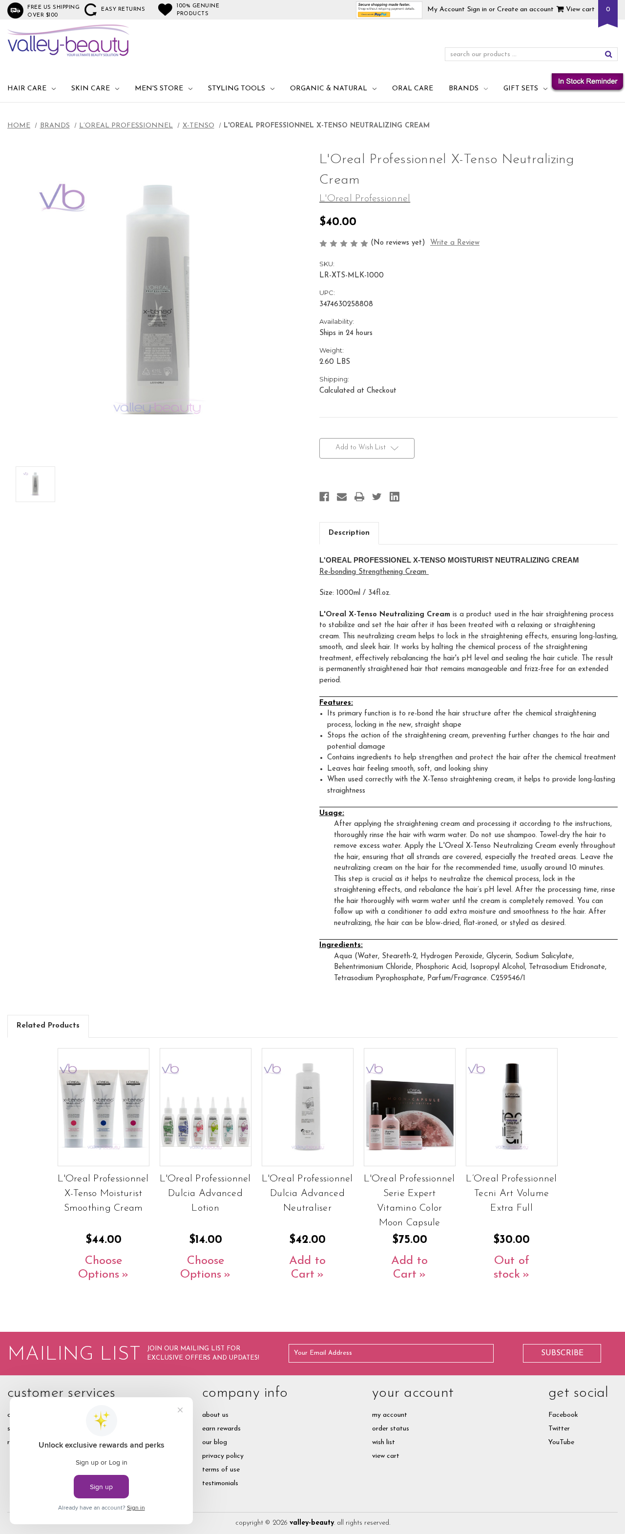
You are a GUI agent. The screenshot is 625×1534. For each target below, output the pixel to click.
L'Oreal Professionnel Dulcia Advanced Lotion (205, 1193)
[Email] (342, 497)
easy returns (123, 9)
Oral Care (412, 88)
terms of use (221, 1469)
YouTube (561, 1442)
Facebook (563, 1415)
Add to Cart (307, 1268)
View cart (579, 9)
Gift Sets (520, 88)
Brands (464, 88)
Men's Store (159, 88)
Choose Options (100, 1268)
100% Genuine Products (198, 10)
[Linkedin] (394, 497)
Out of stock (511, 1268)
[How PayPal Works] (389, 9)
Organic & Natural (328, 88)
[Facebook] (324, 497)
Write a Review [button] (454, 243)
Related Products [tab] (48, 1026)
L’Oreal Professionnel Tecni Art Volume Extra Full (511, 1193)
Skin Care (90, 88)
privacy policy (223, 1456)
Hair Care (26, 88)
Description (349, 533)
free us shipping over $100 (53, 11)
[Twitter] (377, 497)
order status (390, 1428)
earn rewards (221, 1428)
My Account (446, 9)
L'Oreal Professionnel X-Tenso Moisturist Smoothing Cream (103, 1193)
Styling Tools (236, 88)
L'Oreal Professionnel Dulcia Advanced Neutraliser (307, 1193)
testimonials (220, 1483)
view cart (385, 1456)
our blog (214, 1442)
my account (389, 1415)
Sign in (477, 9)
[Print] (359, 497)
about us (215, 1415)
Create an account (525, 9)
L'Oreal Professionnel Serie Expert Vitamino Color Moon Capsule (409, 1201)
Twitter (559, 1428)
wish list (383, 1442)
